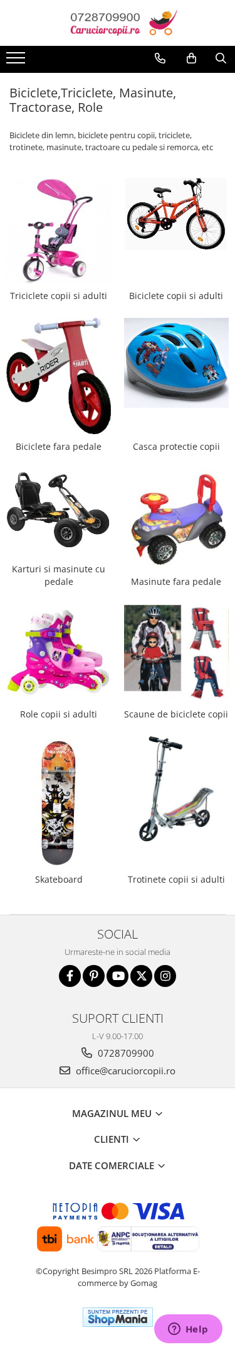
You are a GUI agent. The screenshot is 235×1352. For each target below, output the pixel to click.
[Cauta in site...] (221, 58)
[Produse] (17, 61)
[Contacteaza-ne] (160, 58)
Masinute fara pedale (176, 581)
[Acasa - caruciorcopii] (117, 22)
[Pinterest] (94, 976)
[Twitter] (141, 976)
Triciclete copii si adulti (58, 296)
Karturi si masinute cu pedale (58, 575)
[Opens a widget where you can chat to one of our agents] (188, 1330)
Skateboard (59, 879)
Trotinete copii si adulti (176, 879)
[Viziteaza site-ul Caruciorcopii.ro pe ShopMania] (118, 1317)
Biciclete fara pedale (59, 446)
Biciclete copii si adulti (176, 296)
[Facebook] (70, 976)
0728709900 (124, 1053)
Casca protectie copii (176, 446)
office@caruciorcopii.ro (124, 1070)
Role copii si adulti (58, 714)
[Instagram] (165, 976)
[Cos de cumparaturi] (191, 58)
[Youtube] (117, 976)
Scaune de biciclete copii (176, 714)
